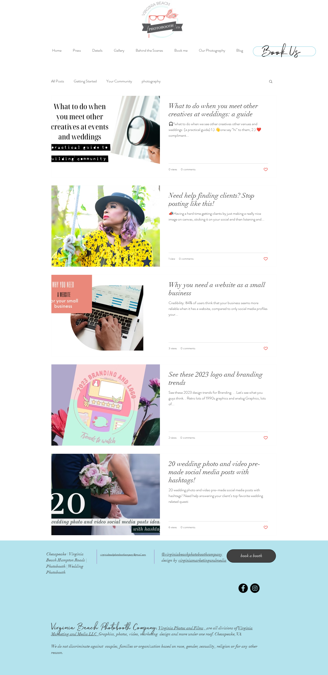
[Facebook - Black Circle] (243, 588)
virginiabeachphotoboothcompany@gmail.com (123, 554)
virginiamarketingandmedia (202, 560)
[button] (270, 81)
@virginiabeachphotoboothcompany (192, 554)
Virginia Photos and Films (180, 628)
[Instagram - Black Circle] (255, 588)
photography (151, 81)
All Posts (57, 81)
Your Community (119, 81)
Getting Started (85, 81)
